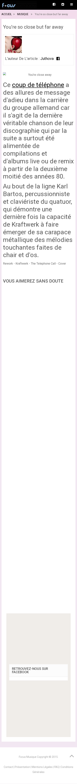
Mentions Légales (42, 766)
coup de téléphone (38, 85)
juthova (47, 58)
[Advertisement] (38, 449)
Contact (8, 766)
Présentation (22, 766)
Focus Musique (27, 756)
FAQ (56, 766)
